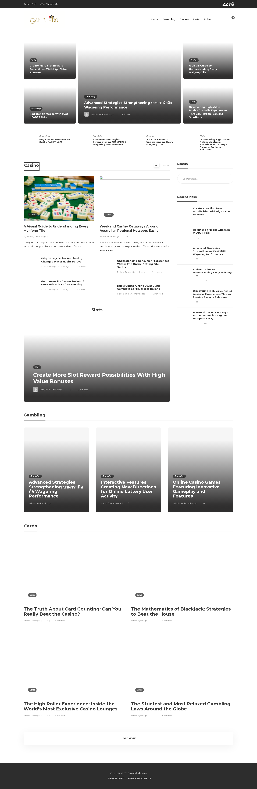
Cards (155, 19)
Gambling (169, 19)
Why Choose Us (49, 4)
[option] (128, 80)
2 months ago (62, 266)
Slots (196, 19)
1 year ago (35, 620)
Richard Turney (48, 266)
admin (103, 236)
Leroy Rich (45, 389)
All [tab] (156, 165)
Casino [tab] (165, 165)
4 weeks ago (107, 114)
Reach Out (30, 4)
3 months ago (62, 289)
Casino (184, 19)
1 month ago (40, 236)
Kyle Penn (96, 114)
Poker (208, 19)
